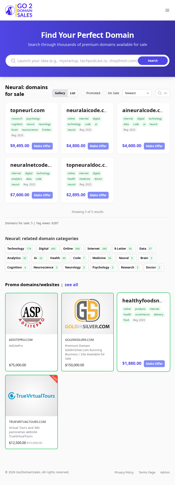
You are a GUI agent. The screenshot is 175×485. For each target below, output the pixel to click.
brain (15, 130)
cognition (17, 124)
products (140, 309)
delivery (158, 314)
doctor (98, 179)
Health (58, 258)
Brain (146, 258)
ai (96, 124)
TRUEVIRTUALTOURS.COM (27, 422)
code (88, 124)
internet (84, 118)
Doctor (153, 267)
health (71, 179)
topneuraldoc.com (89, 164)
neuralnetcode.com (35, 164)
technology (74, 124)
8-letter (46, 130)
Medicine (101, 258)
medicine (84, 179)
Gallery (60, 93)
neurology (45, 124)
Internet (97, 248)
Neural (126, 258)
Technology (19, 248)
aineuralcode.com (145, 110)
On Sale (113, 93)
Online (71, 248)
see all (71, 284)
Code (79, 258)
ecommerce (142, 314)
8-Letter (123, 248)
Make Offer (42, 146)
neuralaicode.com (89, 110)
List (72, 93)
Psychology (102, 267)
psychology (33, 118)
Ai (38, 258)
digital (96, 118)
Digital (47, 248)
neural (30, 124)
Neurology (75, 267)
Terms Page (147, 472)
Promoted (93, 93)
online (71, 118)
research (17, 118)
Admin (165, 472)
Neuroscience (45, 267)
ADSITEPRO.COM (21, 340)
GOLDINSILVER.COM (79, 340)
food (126, 320)
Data (145, 248)
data (126, 124)
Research (129, 267)
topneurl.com (27, 110)
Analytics (16, 258)
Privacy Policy (124, 472)
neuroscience (30, 130)
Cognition (16, 267)
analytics (17, 179)
